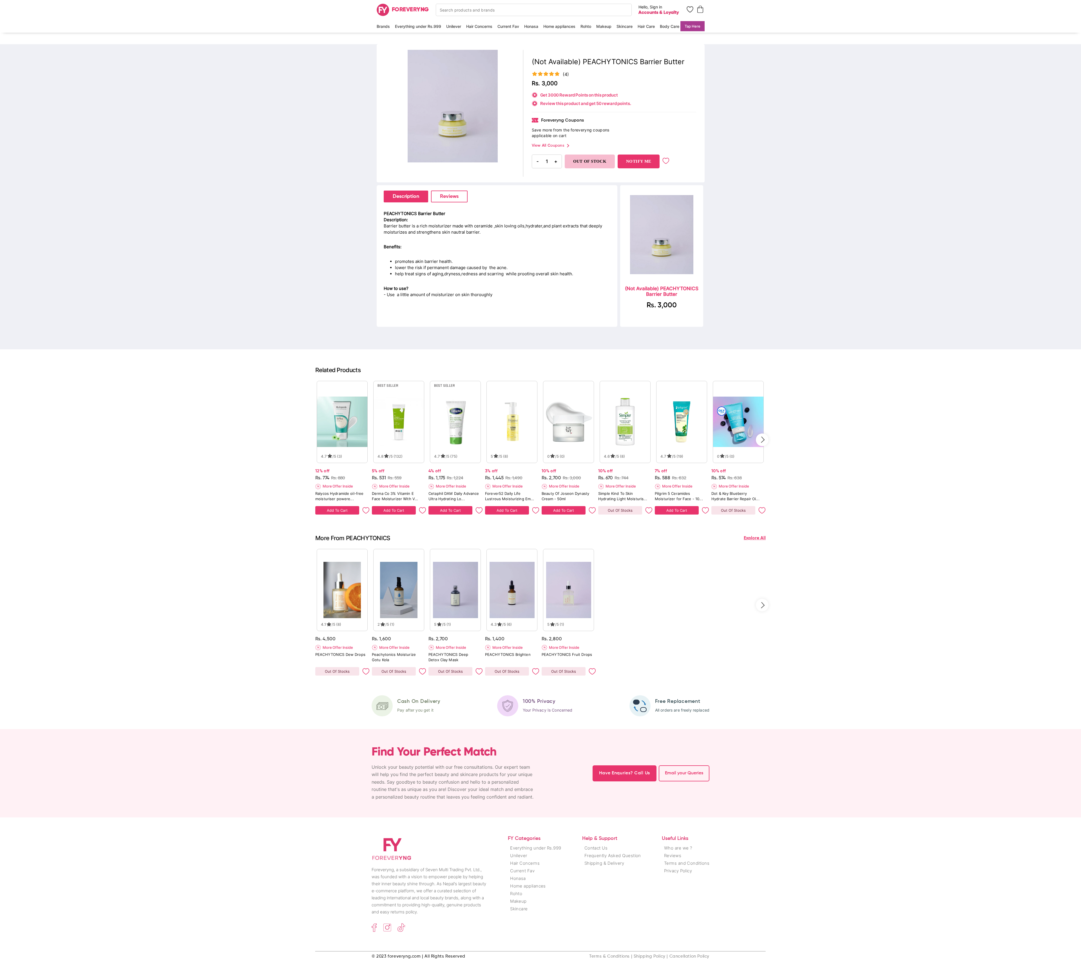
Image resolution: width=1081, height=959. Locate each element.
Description (406, 196)
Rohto (585, 26)
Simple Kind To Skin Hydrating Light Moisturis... (622, 496)
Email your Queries (684, 773)
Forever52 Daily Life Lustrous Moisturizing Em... (509, 496)
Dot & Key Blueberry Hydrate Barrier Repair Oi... (735, 496)
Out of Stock (590, 161)
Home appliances (559, 26)
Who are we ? (678, 848)
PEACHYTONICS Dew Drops (340, 654)
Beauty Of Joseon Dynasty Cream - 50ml (565, 496)
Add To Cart (337, 510)
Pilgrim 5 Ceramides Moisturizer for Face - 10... (679, 496)
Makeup (603, 26)
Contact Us (596, 848)
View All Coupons (548, 145)
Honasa (531, 26)
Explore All (755, 538)
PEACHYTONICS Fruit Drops (567, 654)
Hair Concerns (479, 26)
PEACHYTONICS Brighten (508, 654)
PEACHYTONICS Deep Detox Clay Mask (448, 657)
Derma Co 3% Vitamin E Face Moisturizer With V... (395, 496)
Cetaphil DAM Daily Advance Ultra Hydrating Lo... (453, 496)
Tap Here (692, 26)
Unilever (453, 26)
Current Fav (508, 26)
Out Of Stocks (620, 510)
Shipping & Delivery (604, 863)
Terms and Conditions (686, 863)
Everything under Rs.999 (418, 26)
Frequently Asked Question (612, 855)
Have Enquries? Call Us (624, 773)
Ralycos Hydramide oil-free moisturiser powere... (339, 496)
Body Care (669, 26)
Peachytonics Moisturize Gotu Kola (394, 657)
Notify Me (638, 161)
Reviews (449, 196)
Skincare (625, 26)
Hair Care (646, 26)
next (762, 439)
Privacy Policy (678, 870)
